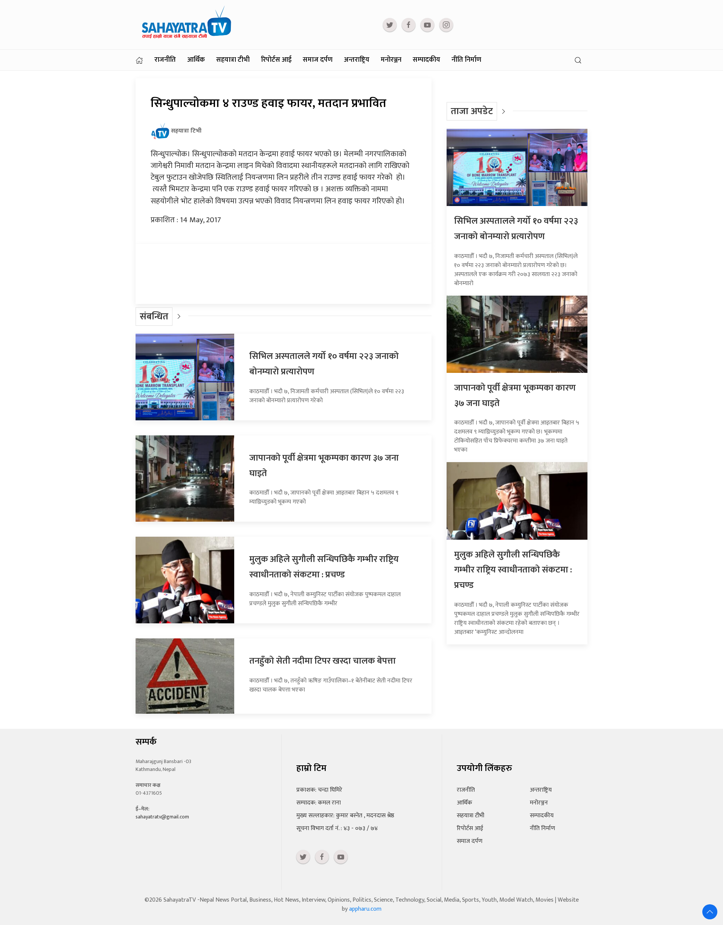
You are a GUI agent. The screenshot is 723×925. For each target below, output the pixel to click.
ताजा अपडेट (472, 111)
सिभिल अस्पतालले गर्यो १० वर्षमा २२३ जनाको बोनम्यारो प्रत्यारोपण (516, 229)
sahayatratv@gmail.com (162, 816)
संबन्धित (154, 316)
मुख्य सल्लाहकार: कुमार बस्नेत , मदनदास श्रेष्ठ (345, 816)
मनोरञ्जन (391, 60)
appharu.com (365, 909)
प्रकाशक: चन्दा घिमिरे (319, 790)
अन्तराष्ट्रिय (356, 60)
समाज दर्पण (318, 60)
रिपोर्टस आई (276, 60)
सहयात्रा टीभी (233, 60)
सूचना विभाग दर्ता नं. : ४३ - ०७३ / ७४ (337, 828)
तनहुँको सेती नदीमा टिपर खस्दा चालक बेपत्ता (322, 661)
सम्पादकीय (426, 60)
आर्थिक (196, 60)
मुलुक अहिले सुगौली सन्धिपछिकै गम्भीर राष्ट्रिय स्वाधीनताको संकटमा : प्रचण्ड (324, 567)
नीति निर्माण (466, 60)
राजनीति (165, 60)
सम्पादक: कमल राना (318, 803)
